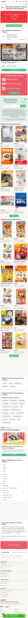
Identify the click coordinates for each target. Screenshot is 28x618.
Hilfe (1, 609)
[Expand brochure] (14, 52)
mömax (4, 481)
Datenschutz (3, 611)
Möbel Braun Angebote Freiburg (14, 25)
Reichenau (13, 386)
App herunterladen (4, 594)
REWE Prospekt (4, 576)
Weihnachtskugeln (6, 422)
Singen (10, 383)
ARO (4, 471)
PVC (21, 406)
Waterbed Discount (7, 495)
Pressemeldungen (4, 596)
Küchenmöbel (5, 409)
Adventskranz (12, 419)
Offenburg (4, 383)
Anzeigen (24, 4)
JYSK (4, 469)
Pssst (4, 483)
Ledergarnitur (5, 413)
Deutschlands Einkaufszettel (6, 590)
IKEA (4, 464)
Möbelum (5, 478)
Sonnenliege (21, 400)
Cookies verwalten (18, 612)
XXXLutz (5, 467)
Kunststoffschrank (6, 406)
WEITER (14, 19)
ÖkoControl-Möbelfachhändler (10, 488)
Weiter (22, 106)
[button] (14, 58)
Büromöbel (4, 419)
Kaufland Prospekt (4, 574)
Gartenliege (5, 400)
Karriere (2, 567)
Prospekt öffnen (14, 70)
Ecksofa (12, 413)
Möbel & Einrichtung (18, 555)
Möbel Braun (13, 533)
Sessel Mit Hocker (6, 416)
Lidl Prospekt (3, 585)
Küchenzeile (21, 403)
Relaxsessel (15, 406)
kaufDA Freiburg (5, 555)
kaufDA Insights (4, 592)
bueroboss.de (6, 492)
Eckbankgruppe (13, 400)
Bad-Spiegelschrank (17, 416)
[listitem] (7, 136)
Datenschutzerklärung (14, 116)
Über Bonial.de (3, 564)
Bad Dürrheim (5, 386)
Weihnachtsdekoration (16, 409)
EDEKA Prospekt (4, 573)
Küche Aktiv (6, 490)
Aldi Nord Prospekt (4, 581)
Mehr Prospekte (14, 215)
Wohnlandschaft (20, 413)
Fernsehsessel (13, 403)
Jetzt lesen (14, 454)
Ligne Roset (5, 485)
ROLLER (5, 499)
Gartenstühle (5, 403)
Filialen (11, 555)
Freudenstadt (18, 383)
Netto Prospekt (4, 583)
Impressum (16, 609)
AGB (1, 612)
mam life (5, 474)
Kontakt (15, 611)
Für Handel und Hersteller (6, 566)
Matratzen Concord (7, 497)
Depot (4, 476)
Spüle (19, 419)
